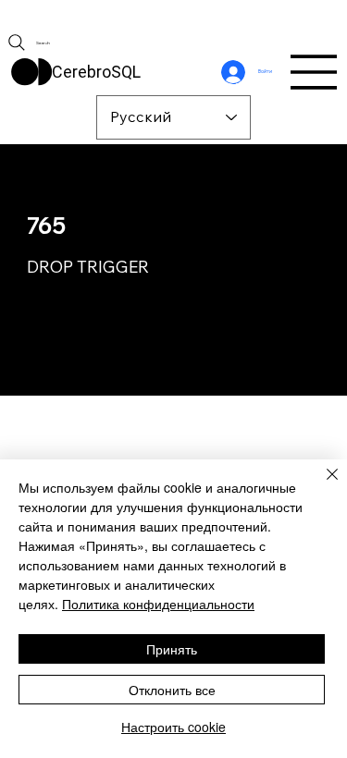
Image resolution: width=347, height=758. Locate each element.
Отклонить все (172, 689)
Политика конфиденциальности (158, 603)
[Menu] (315, 72)
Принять (171, 649)
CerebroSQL (96, 71)
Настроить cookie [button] (173, 726)
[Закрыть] (321, 485)
